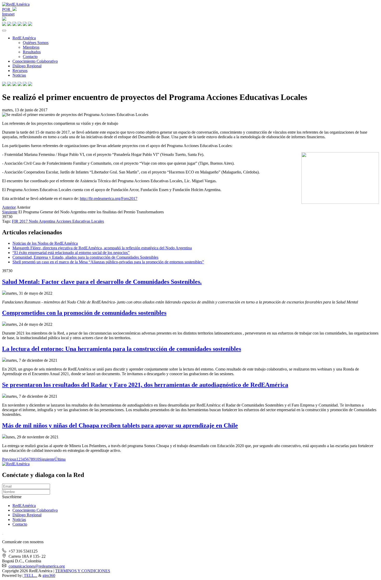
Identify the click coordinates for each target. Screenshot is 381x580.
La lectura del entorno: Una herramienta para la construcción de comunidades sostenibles (121, 348)
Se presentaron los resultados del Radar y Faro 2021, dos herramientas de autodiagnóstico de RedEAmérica (145, 384)
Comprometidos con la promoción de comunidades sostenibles (84, 312)
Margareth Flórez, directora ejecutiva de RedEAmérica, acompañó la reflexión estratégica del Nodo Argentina (102, 248)
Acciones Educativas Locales (80, 221)
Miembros (31, 47)
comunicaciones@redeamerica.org (37, 566)
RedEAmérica (24, 38)
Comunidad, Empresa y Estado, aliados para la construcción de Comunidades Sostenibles (85, 257)
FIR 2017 (20, 221)
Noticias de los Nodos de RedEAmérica (45, 243)
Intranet (8, 14)
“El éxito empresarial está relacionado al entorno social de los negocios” (71, 252)
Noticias (19, 75)
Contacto (30, 56)
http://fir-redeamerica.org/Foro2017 (108, 198)
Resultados (32, 52)
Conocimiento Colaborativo (35, 61)
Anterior (9, 207)
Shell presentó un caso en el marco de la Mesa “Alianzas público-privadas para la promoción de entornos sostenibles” (108, 262)
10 (37, 459)
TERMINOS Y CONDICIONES (82, 571)
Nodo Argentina (42, 221)
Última (60, 459)
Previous (9, 459)
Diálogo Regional (26, 66)
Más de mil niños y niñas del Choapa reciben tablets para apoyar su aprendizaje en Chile (120, 425)
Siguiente (9, 212)
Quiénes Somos (35, 42)
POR (7, 9)
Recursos (19, 70)
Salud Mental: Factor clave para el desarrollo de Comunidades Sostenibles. (102, 281)
